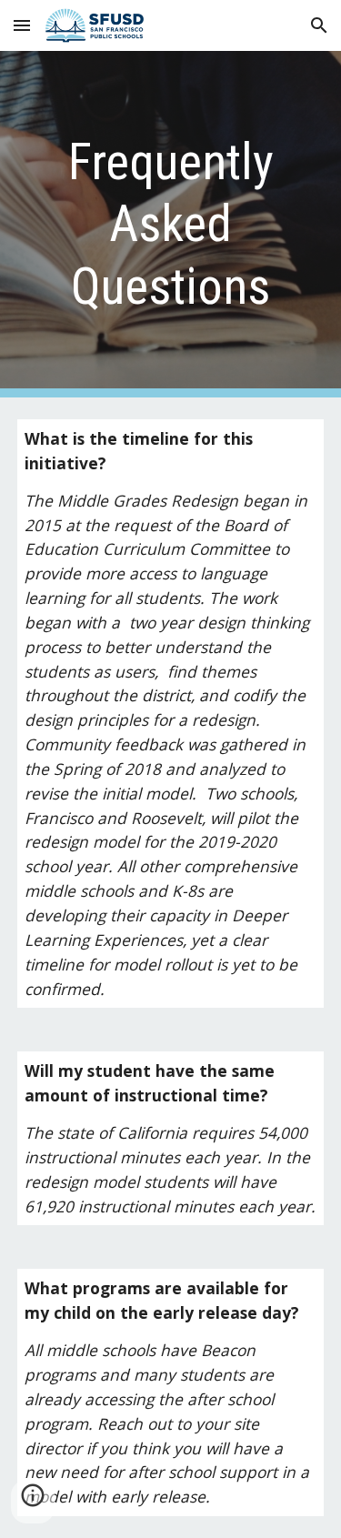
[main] (171, 224)
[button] (22, 25)
